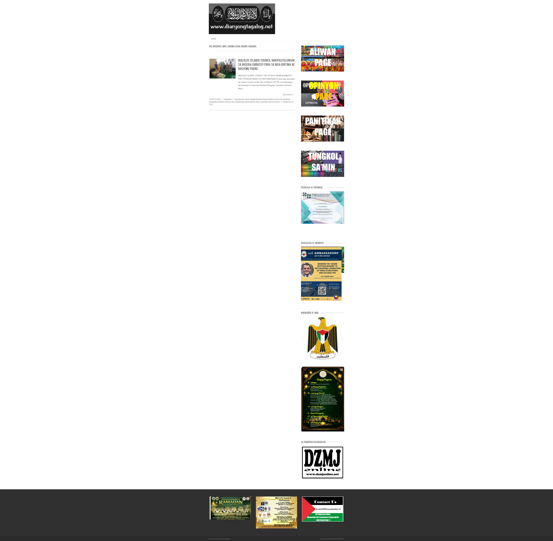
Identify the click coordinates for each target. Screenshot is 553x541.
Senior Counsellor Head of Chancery (267, 102)
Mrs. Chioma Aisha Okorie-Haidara (243, 102)
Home (213, 39)
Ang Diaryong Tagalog (222, 539)
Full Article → (288, 94)
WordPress (340, 539)
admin (219, 99)
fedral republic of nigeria (271, 99)
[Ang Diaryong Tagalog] (242, 33)
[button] (303, 213)
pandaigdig (228, 99)
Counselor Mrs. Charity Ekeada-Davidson (248, 99)
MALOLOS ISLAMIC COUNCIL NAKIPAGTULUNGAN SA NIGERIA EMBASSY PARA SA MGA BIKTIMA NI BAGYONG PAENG (266, 64)
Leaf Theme (324, 539)
